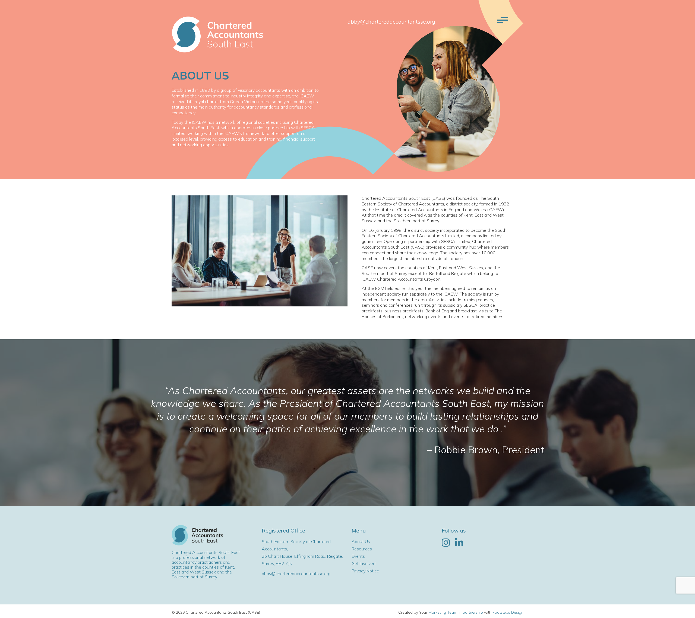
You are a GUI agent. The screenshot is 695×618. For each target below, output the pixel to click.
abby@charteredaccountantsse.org (391, 21)
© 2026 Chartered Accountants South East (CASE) (216, 612)
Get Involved (363, 563)
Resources (362, 549)
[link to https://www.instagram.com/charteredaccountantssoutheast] (446, 543)
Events (358, 556)
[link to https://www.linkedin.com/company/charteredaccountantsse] (459, 543)
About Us (361, 541)
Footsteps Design (507, 612)
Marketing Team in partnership (455, 612)
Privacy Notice (365, 570)
